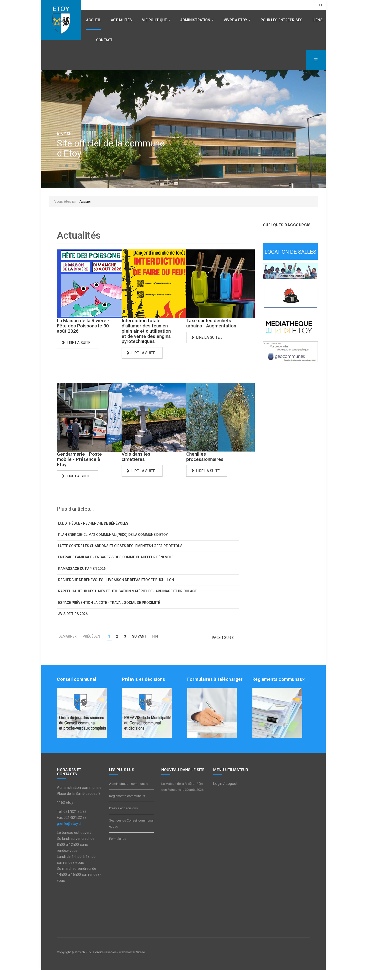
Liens (318, 20)
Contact (104, 40)
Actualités (121, 20)
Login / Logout (225, 783)
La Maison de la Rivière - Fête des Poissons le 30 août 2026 (83, 326)
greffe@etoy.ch (69, 823)
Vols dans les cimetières (136, 456)
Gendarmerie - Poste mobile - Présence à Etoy (79, 459)
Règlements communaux (127, 796)
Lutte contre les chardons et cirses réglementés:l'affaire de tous (120, 546)
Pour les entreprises (282, 20)
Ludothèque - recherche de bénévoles (93, 523)
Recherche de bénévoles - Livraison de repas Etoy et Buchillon (116, 580)
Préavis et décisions (123, 808)
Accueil (93, 20)
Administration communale (128, 784)
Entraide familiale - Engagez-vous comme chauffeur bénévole (116, 557)
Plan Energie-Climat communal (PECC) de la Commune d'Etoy (113, 535)
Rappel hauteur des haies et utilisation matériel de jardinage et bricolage (127, 591)
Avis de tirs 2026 (73, 614)
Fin (155, 636)
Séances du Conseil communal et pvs (131, 823)
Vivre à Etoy (236, 20)
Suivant (139, 636)
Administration (195, 20)
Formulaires (117, 839)
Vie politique (155, 20)
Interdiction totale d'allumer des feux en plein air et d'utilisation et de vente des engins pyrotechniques (146, 331)
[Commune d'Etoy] (61, 20)
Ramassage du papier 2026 (82, 569)
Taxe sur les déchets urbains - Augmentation (211, 323)
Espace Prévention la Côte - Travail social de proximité (109, 603)
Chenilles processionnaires (204, 456)
